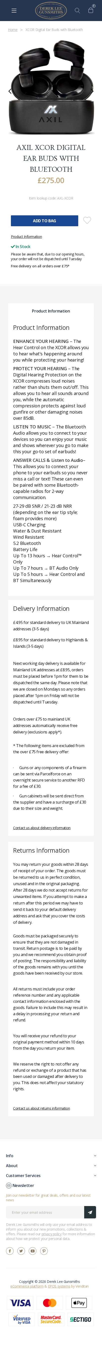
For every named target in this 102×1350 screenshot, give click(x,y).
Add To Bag (44, 221)
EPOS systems (59, 1286)
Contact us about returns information (41, 1108)
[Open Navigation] (14, 10)
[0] (92, 10)
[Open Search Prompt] (78, 10)
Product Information (26, 236)
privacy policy (52, 1234)
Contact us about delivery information (42, 827)
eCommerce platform (27, 1286)
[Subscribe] (90, 1212)
